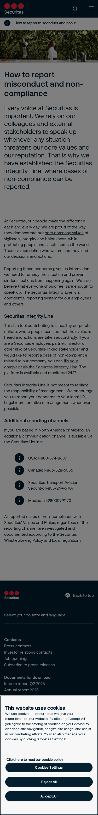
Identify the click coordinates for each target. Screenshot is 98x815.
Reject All (49, 782)
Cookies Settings (49, 767)
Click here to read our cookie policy (35, 759)
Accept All (49, 796)
